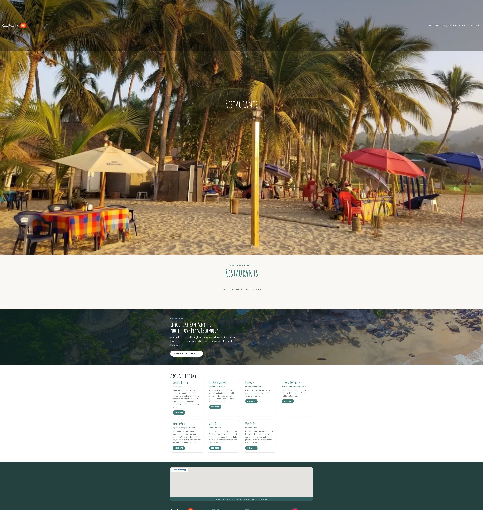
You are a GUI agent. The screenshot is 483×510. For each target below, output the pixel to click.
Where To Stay (441, 25)
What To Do (454, 25)
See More (179, 412)
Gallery (477, 25)
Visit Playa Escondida (185, 353)
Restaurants (467, 25)
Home (430, 25)
